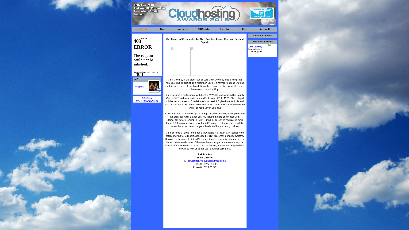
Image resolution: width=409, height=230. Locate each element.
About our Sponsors (262, 35)
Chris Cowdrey (255, 47)
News (244, 29)
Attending (224, 29)
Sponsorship (265, 29)
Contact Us (183, 29)
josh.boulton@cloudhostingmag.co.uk (206, 161)
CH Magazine (204, 29)
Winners (139, 87)
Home (163, 29)
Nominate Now (142, 29)
